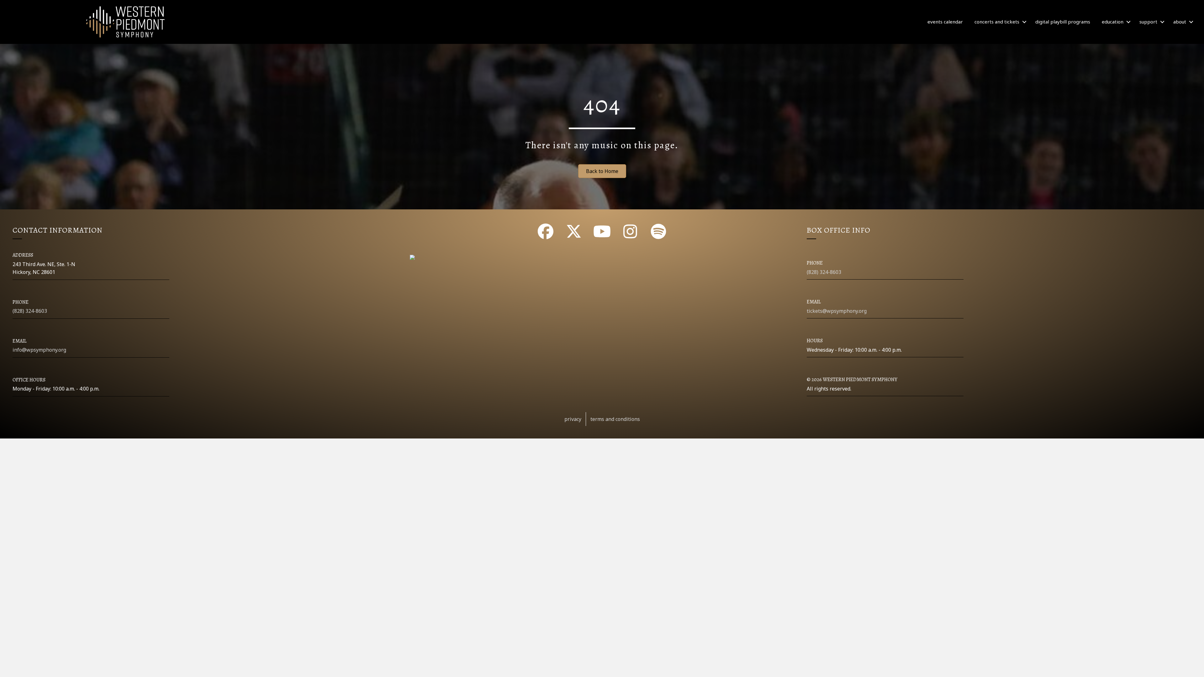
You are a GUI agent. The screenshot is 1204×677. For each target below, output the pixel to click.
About (1179, 21)
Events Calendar (945, 21)
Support (1148, 21)
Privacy (572, 419)
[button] (1024, 22)
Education (1112, 21)
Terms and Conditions (615, 419)
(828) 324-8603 (30, 310)
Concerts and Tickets (996, 21)
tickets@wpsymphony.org (837, 310)
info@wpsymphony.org (39, 349)
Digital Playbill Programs (1062, 21)
